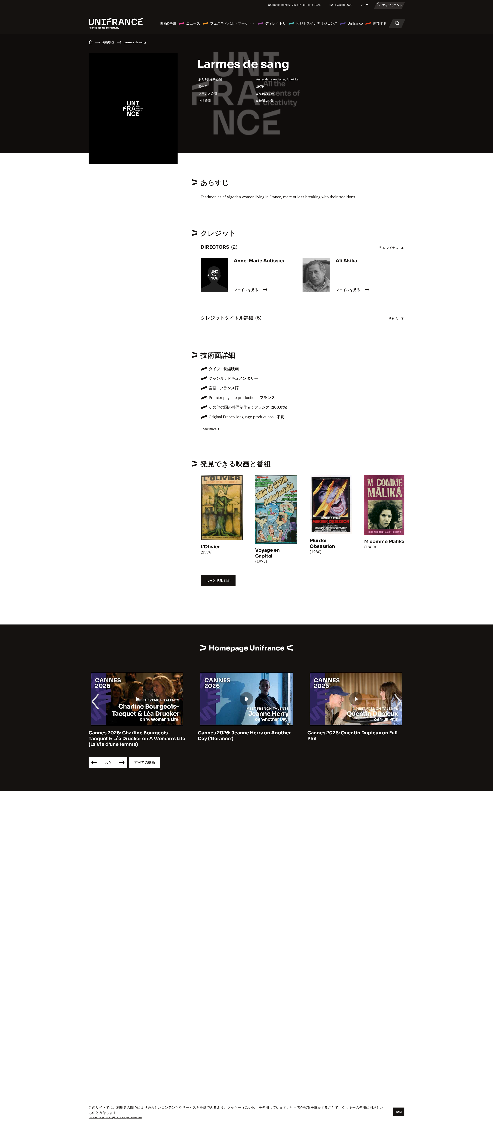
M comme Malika (384, 541)
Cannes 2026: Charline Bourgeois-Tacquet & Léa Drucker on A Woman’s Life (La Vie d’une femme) (137, 738)
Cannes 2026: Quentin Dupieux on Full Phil (352, 735)
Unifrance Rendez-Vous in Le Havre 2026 (294, 5)
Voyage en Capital (267, 553)
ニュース (193, 23)
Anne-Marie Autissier (270, 79)
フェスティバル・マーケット (232, 23)
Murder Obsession (322, 543)
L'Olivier (210, 547)
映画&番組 (168, 23)
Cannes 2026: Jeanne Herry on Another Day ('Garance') (244, 735)
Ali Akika (292, 79)
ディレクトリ (275, 23)
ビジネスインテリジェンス (317, 23)
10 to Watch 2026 (340, 5)
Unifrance (355, 23)
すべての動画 (144, 762)
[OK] (399, 1111)
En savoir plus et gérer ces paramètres (115, 1117)
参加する (380, 23)
